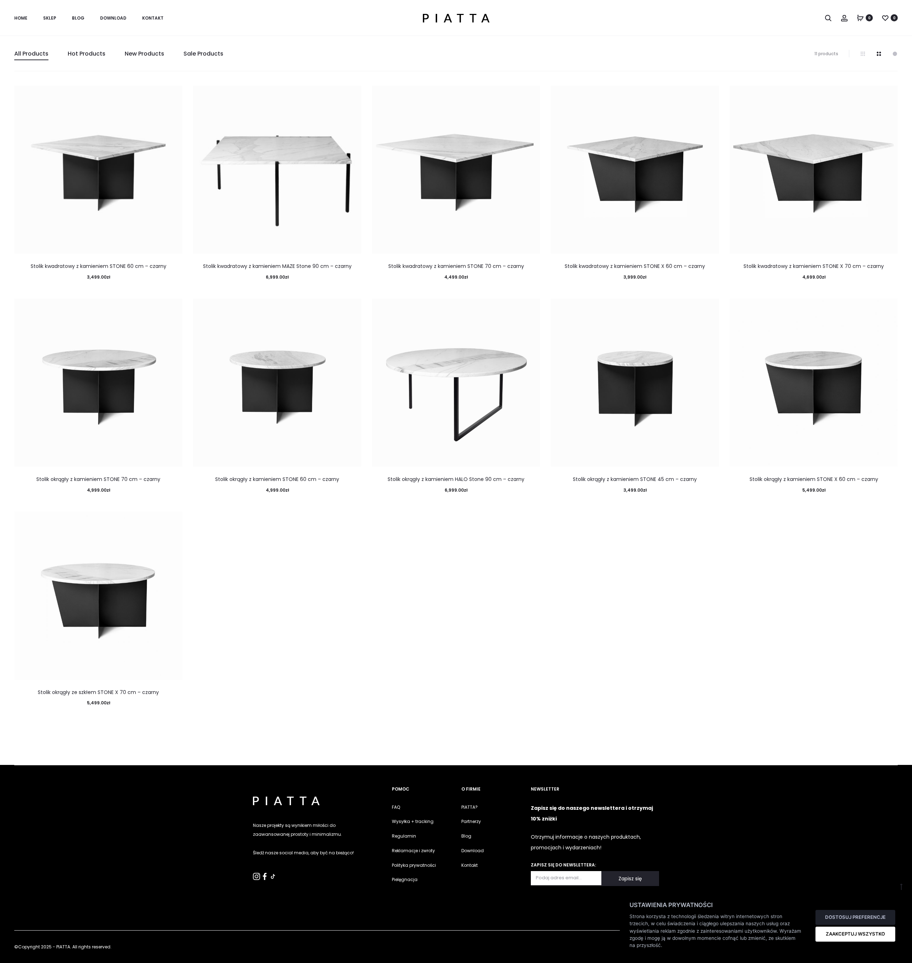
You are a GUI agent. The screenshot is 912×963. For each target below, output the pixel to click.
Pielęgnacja (405, 879)
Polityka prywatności (414, 865)
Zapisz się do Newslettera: (563, 865)
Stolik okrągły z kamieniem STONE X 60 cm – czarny (814, 479)
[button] (9, 953)
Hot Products (86, 54)
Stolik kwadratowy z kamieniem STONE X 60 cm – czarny (635, 266)
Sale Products (203, 54)
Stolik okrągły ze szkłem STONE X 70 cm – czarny (98, 692)
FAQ (396, 807)
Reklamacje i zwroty (413, 851)
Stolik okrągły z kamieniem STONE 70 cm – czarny (98, 479)
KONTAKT (153, 18)
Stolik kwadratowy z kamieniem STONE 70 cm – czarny (456, 266)
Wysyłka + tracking (413, 821)
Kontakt (469, 865)
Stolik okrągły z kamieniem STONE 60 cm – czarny (277, 479)
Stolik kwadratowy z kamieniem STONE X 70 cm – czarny (813, 266)
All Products (31, 54)
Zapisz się (630, 878)
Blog (78, 18)
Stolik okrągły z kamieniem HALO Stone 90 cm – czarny (456, 479)
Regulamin (404, 836)
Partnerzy (471, 821)
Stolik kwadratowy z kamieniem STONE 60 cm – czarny (98, 266)
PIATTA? (469, 807)
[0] (860, 17)
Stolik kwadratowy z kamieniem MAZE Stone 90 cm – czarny (277, 266)
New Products (144, 54)
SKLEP (49, 18)
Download (113, 18)
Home (20, 18)
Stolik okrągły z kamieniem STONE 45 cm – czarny (635, 479)
